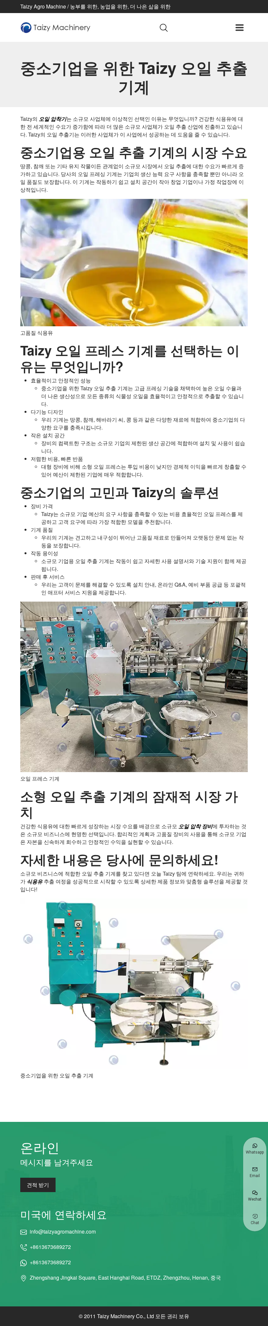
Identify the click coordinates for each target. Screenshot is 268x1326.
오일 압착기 (52, 118)
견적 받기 (38, 1185)
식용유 (34, 881)
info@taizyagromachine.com (62, 1231)
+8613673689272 (50, 1247)
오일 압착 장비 (195, 826)
